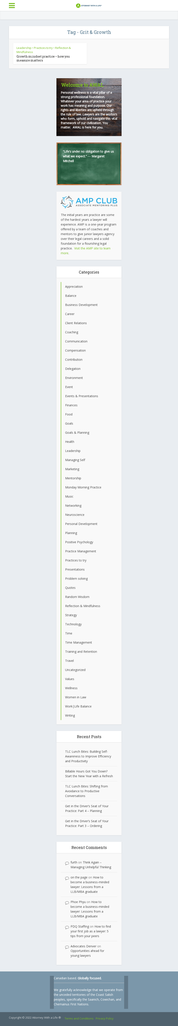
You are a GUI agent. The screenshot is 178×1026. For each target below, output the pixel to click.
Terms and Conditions (79, 1018)
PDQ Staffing (80, 926)
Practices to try (43, 48)
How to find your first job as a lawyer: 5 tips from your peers (91, 931)
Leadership (23, 48)
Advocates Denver (83, 946)
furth (74, 862)
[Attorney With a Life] (89, 5)
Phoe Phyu (78, 902)
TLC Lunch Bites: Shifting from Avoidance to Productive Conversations (86, 791)
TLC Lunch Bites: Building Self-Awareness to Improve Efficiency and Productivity (88, 756)
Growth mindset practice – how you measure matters (43, 58)
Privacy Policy (105, 1018)
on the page (79, 877)
